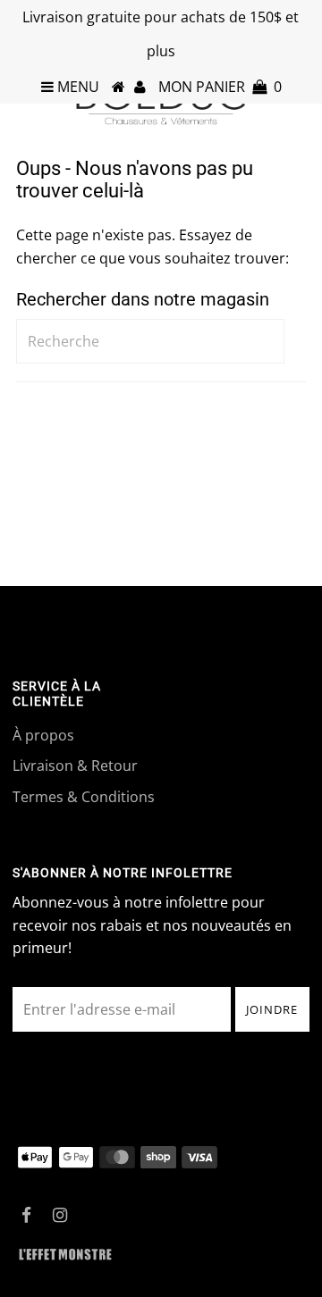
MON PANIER (220, 86)
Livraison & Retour (75, 765)
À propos (43, 735)
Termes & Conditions (84, 797)
